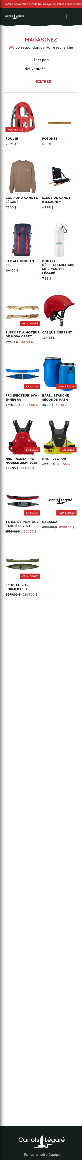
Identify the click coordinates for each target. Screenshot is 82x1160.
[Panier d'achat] (71, 16)
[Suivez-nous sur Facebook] (51, 16)
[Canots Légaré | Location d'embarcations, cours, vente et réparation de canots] (14, 16)
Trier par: (41, 60)
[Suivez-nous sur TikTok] (62, 16)
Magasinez (41, 39)
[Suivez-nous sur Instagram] (57, 16)
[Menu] (76, 16)
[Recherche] (68, 16)
